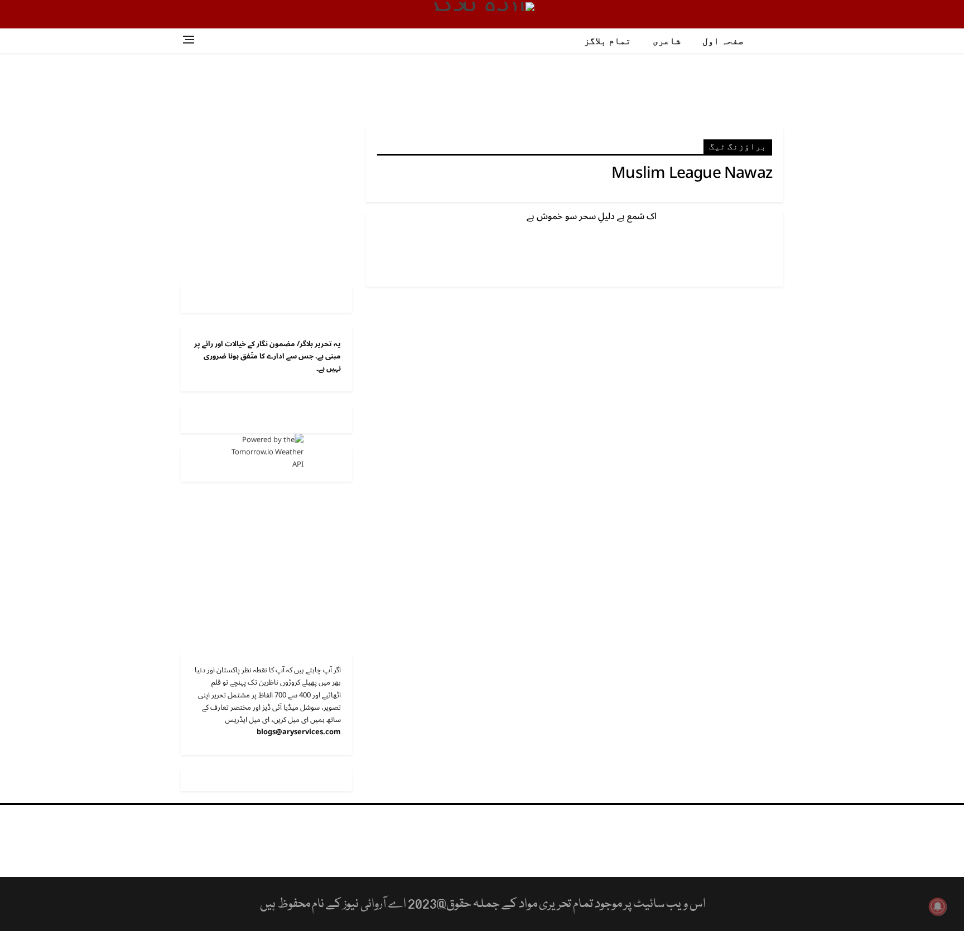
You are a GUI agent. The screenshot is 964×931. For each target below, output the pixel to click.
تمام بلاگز (607, 41)
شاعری (667, 41)
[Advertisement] (482, 89)
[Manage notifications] (938, 906)
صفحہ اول (723, 41)
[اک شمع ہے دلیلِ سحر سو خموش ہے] (724, 248)
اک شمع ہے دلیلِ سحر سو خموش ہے (592, 216)
